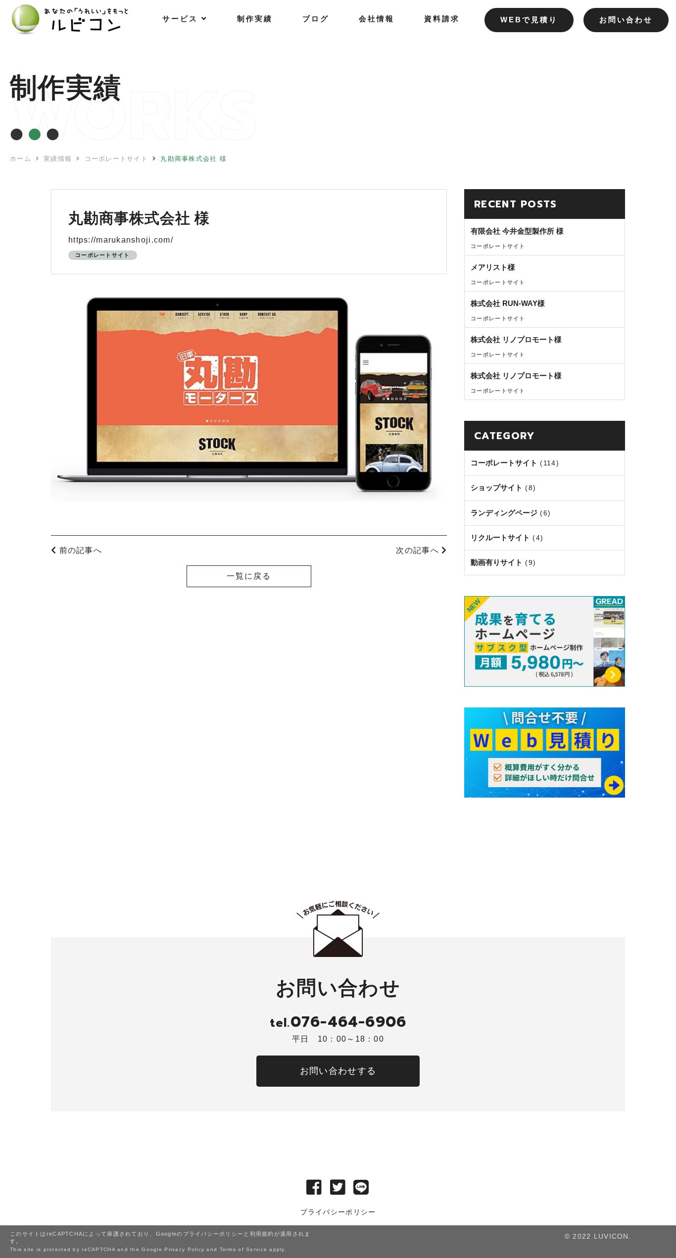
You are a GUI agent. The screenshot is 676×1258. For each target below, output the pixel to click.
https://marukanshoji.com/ (120, 240)
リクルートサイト (500, 537)
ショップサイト (497, 487)
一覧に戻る (249, 576)
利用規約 (262, 1234)
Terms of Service (243, 1249)
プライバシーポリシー (338, 1212)
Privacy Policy (184, 1249)
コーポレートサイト (102, 255)
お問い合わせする (338, 1071)
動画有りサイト (497, 562)
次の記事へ (418, 550)
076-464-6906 (338, 1021)
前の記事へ (79, 550)
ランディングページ (504, 512)
